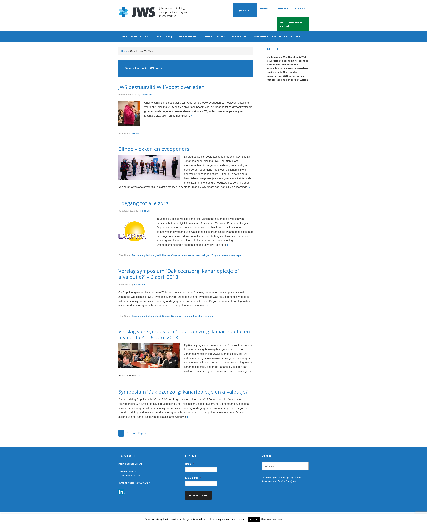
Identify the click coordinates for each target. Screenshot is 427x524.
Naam (189, 463)
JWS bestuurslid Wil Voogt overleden (161, 87)
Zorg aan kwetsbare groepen (226, 255)
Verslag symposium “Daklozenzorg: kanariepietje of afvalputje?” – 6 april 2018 (178, 273)
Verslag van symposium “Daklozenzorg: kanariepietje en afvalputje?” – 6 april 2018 (184, 334)
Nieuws (136, 133)
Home (124, 51)
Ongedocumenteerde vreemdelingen (190, 255)
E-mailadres (193, 477)
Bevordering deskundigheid (146, 255)
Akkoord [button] (254, 519)
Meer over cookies (271, 519)
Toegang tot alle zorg (143, 203)
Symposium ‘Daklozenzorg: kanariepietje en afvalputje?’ (183, 391)
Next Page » (139, 433)
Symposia (176, 316)
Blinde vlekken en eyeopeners (153, 148)
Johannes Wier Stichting (138, 10)
